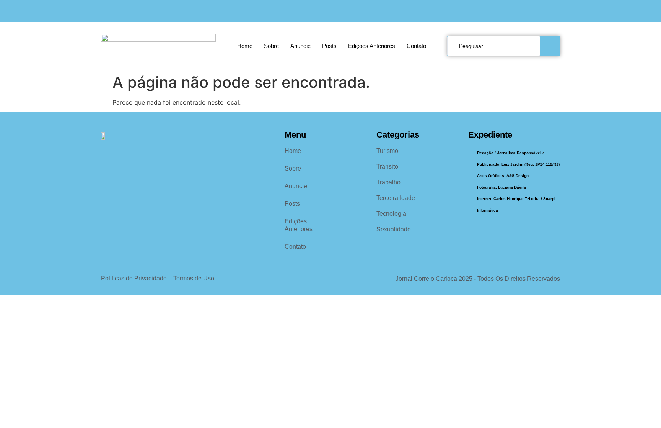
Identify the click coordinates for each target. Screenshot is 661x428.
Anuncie (300, 46)
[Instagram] (539, 11)
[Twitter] (555, 11)
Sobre (271, 46)
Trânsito (387, 166)
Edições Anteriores (371, 46)
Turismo (387, 151)
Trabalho (388, 182)
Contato (416, 46)
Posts (329, 46)
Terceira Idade (395, 198)
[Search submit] (552, 46)
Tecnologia (391, 213)
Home (244, 46)
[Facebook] (524, 11)
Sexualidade (393, 229)
